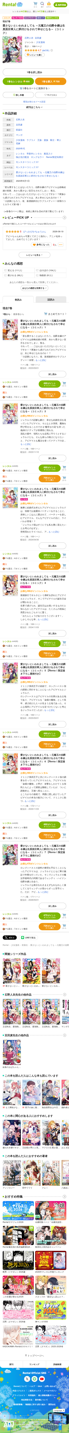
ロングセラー (37, 157)
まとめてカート (56, 313)
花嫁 (18, 143)
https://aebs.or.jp (23, 1429)
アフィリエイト (19, 1395)
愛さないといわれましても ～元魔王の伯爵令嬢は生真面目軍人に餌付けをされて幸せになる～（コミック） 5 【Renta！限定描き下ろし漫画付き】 (43, 668)
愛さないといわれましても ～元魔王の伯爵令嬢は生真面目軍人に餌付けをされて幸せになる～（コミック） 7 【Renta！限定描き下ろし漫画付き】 (43, 850)
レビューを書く (36, 55)
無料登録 (62, 4)
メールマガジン (50, 1390)
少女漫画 (40, 42)
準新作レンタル (34, 153)
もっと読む (41, 360)
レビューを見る (33, 254)
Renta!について (20, 1386)
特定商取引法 (26, 1399)
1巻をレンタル (18, 81)
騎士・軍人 (55, 140)
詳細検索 (57, 1364)
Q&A (40, 1386)
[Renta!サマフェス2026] (19, 4)
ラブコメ (31, 140)
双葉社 (19, 129)
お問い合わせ (50, 1386)
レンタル (20, 153)
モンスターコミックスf (27, 162)
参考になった (43, 244)
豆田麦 (38, 37)
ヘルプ (32, 1386)
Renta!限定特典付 (54, 157)
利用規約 (32, 1395)
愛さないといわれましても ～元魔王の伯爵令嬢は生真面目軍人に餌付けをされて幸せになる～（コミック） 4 (43, 579)
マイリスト (52, 94)
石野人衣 (29, 37)
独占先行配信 (22, 157)
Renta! (6, 944)
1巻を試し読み (34, 72)
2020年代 (20, 148)
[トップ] (9, 4)
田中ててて (27, 1187)
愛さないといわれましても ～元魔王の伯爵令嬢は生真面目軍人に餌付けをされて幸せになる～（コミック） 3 (43, 492)
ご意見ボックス (34, 1390)
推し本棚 (20, 94)
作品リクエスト (19, 1390)
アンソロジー (9, 1187)
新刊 (11, 1364)
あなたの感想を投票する (33, 288)
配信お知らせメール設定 (34, 101)
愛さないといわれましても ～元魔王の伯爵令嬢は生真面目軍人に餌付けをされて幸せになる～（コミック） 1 (43, 324)
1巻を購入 (51, 81)
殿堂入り (48, 153)
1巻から (6, 314)
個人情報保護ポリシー (47, 1395)
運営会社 (52, 1404)
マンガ (19, 134)
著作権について (41, 1399)
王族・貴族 (42, 140)
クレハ (45, 1187)
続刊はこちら (33, 107)
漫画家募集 (18, 1404)
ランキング (34, 1364)
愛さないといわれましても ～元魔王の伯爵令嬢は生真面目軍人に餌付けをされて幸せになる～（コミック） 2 (43, 408)
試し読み (53, 374)
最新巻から (18, 314)
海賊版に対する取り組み (35, 1404)
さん (34, 231)
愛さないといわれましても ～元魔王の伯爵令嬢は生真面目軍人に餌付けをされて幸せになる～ (40, 174)
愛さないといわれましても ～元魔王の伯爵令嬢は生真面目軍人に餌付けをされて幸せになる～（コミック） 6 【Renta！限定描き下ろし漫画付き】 (43, 759)
